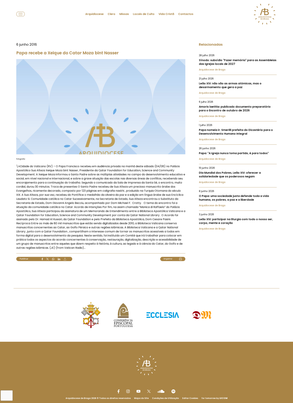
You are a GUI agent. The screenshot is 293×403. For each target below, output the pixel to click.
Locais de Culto (143, 14)
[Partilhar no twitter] (47, 259)
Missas (124, 14)
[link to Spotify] (173, 391)
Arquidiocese (94, 14)
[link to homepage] (265, 14)
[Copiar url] (65, 259)
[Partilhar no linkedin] (59, 259)
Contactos (185, 14)
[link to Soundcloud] (160, 391)
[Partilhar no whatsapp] (53, 259)
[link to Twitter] (149, 391)
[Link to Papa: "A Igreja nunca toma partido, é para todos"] (238, 154)
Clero (111, 14)
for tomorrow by (214, 398)
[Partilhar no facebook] (42, 259)
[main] (146, 137)
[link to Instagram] (128, 391)
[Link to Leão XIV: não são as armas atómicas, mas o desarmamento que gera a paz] (238, 86)
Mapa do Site (141, 398)
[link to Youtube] (138, 391)
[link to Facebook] (119, 391)
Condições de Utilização (165, 398)
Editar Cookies (190, 398)
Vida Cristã (166, 14)
